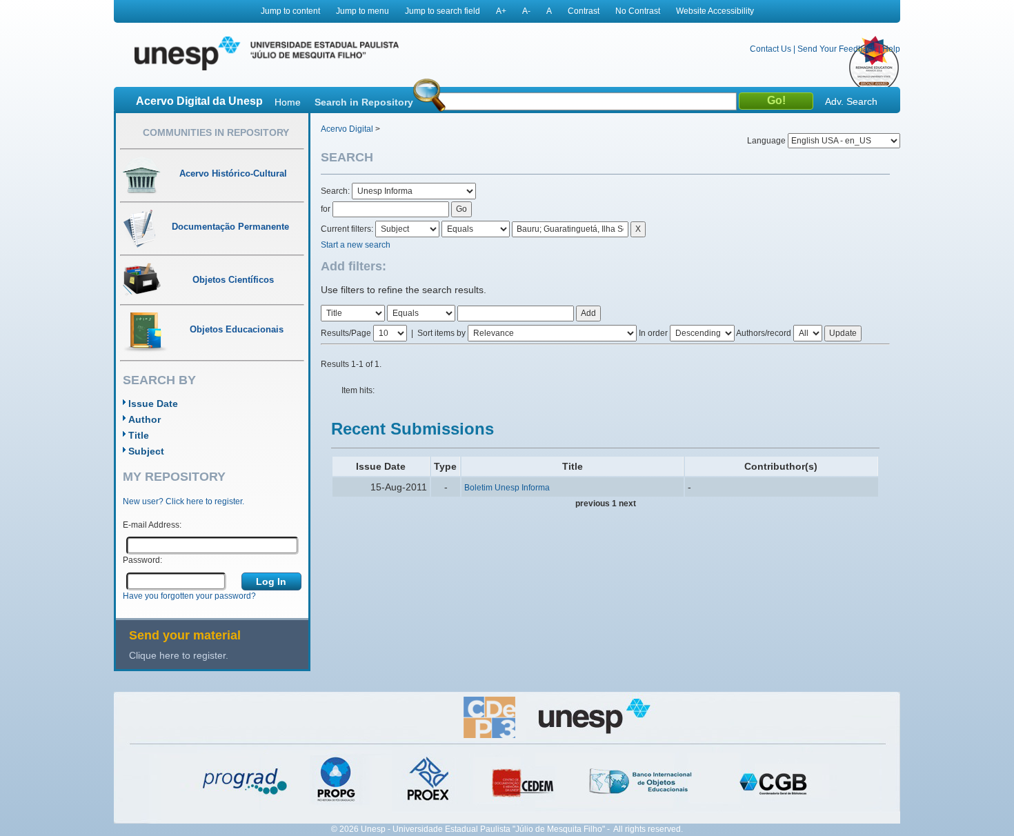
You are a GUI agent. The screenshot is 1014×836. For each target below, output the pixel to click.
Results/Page (346, 333)
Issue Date (153, 403)
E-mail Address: (152, 525)
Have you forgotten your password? (189, 596)
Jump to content (290, 11)
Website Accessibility (715, 11)
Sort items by (441, 333)
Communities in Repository (216, 132)
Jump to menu (362, 11)
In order (653, 333)
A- (526, 11)
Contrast (583, 11)
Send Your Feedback (836, 49)
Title (138, 435)
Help (891, 49)
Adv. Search (851, 101)
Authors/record (763, 333)
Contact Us (770, 49)
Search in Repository (364, 102)
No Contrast (637, 11)
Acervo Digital (347, 129)
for (325, 209)
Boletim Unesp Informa (507, 487)
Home (288, 102)
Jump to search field (442, 11)
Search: (336, 191)
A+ (501, 11)
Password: (142, 560)
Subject (146, 451)
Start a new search (355, 245)
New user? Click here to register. (183, 501)
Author (144, 419)
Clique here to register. (178, 655)
